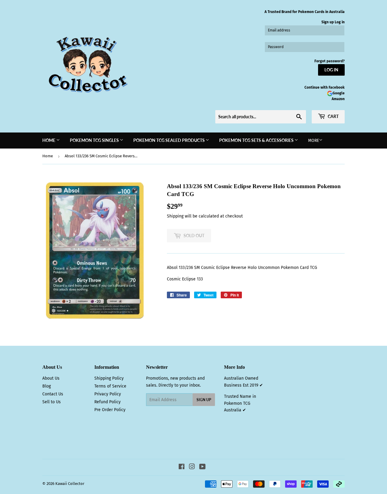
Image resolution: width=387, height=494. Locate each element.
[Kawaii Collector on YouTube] (202, 467)
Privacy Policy (107, 394)
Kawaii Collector (69, 483)
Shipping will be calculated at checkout (205, 216)
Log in (340, 22)
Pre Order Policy (109, 409)
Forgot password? (329, 61)
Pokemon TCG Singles (95, 140)
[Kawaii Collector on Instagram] (192, 467)
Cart (333, 116)
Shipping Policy (109, 378)
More (313, 140)
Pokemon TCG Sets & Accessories (256, 140)
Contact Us (52, 394)
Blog (46, 386)
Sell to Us (51, 401)
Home (49, 140)
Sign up (327, 22)
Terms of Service (110, 386)
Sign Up (204, 399)
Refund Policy (107, 401)
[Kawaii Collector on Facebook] (181, 467)
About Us (51, 378)
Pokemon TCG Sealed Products (169, 140)
